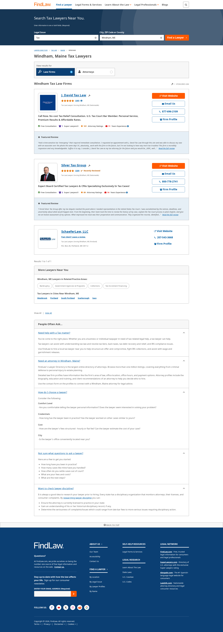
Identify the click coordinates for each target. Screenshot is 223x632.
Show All (37, 313)
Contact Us (94, 561)
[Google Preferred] (86, 607)
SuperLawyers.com (168, 562)
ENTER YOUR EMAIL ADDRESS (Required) (52, 588)
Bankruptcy (45, 286)
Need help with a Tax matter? (54, 332)
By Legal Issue (96, 582)
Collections (95, 286)
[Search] (186, 4)
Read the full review (167, 148)
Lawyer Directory (41, 50)
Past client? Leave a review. (73, 237)
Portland (54, 298)
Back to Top (112, 525)
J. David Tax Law (73, 95)
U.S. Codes (127, 582)
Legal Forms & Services (132, 552)
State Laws (127, 572)
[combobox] (66, 38)
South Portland (68, 298)
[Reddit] (79, 607)
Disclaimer (59, 624)
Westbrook (42, 298)
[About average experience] (128, 126)
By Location (94, 577)
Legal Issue (40, 32)
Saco (94, 298)
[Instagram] (72, 607)
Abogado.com (166, 572)
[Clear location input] (161, 38)
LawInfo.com (166, 583)
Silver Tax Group (73, 165)
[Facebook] (51, 607)
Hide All (48, 313)
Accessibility (95, 556)
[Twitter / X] (65, 607)
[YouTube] (58, 607)
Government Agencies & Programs (70, 286)
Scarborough (83, 298)
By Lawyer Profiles (97, 586)
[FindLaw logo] (43, 5)
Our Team (94, 552)
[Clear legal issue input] (96, 38)
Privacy (47, 624)
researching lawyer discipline (77, 497)
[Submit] (74, 594)
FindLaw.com (166, 552)
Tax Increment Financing (116, 286)
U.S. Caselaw (127, 577)
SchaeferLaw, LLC (74, 231)
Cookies (71, 624)
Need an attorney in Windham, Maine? (59, 360)
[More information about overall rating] (81, 101)
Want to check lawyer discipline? (56, 488)
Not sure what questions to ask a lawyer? (60, 453)
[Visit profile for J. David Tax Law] (47, 102)
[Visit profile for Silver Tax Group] (47, 172)
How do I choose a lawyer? (52, 392)
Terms (37, 624)
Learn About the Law (131, 567)
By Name (93, 591)
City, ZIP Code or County (112, 32)
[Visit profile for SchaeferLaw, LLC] (47, 238)
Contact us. (59, 567)
